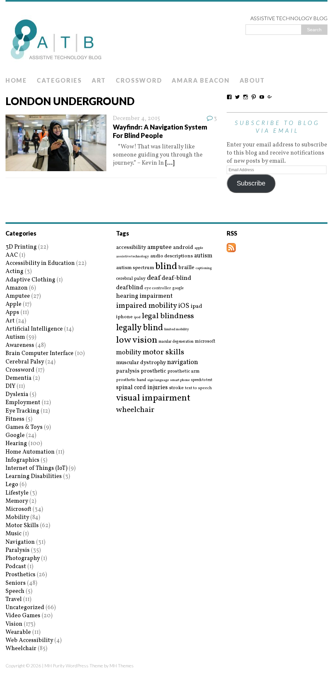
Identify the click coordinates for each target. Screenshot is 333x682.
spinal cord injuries (142, 388)
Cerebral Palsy (25, 362)
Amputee (18, 296)
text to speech (198, 388)
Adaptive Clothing (30, 280)
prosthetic (153, 371)
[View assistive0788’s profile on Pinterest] (253, 97)
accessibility (131, 247)
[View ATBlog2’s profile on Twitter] (237, 97)
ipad (196, 306)
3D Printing (21, 247)
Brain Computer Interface (39, 353)
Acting (14, 271)
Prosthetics (20, 575)
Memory (17, 501)
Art (99, 80)
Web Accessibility (29, 640)
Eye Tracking (22, 411)
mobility (128, 352)
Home (16, 80)
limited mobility (176, 329)
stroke (176, 388)
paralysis (128, 371)
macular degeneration (176, 341)
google (177, 288)
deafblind (129, 287)
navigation (182, 362)
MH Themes (122, 665)
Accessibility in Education (40, 263)
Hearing (16, 444)
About (252, 80)
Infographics (22, 460)
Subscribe (251, 183)
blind (166, 266)
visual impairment (153, 398)
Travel (14, 599)
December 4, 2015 (136, 119)
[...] (169, 163)
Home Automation (30, 452)
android (183, 248)
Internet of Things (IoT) (36, 468)
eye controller (157, 288)
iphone (124, 317)
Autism (15, 337)
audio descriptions (171, 256)
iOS (183, 306)
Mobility (17, 517)
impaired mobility (146, 306)
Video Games (23, 616)
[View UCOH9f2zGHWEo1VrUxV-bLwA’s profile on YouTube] (261, 97)
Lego (12, 485)
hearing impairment (144, 296)
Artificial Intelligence (34, 329)
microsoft (205, 341)
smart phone (180, 380)
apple (198, 248)
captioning (203, 268)
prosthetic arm (183, 371)
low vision (136, 340)
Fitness (15, 419)
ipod (137, 317)
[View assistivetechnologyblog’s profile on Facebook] (229, 97)
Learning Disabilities (34, 476)
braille (186, 267)
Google (15, 435)
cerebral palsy (131, 279)
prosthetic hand (131, 380)
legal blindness (168, 316)
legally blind (139, 328)
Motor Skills (22, 526)
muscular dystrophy (141, 363)
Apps (12, 312)
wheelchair (135, 410)
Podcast (16, 567)
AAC (12, 255)
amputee (159, 247)
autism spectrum (135, 267)
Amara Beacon (201, 80)
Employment (23, 403)
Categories (59, 80)
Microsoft (18, 509)
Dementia (19, 378)
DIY (10, 386)
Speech (15, 591)
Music (13, 534)
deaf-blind (176, 278)
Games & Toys (24, 427)
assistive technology (132, 256)
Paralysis (18, 550)
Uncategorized (25, 608)
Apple (13, 304)
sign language (158, 380)
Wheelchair (21, 649)
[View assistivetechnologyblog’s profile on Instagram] (245, 97)
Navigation (20, 542)
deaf (153, 278)
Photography (23, 558)
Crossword (139, 80)
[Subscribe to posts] (231, 248)
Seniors (16, 583)
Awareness (20, 345)
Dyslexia (17, 394)
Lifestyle (17, 493)
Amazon (17, 288)
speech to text (201, 380)
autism (203, 256)
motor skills (163, 352)
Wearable (18, 632)
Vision (14, 624)
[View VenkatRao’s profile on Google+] (270, 97)
